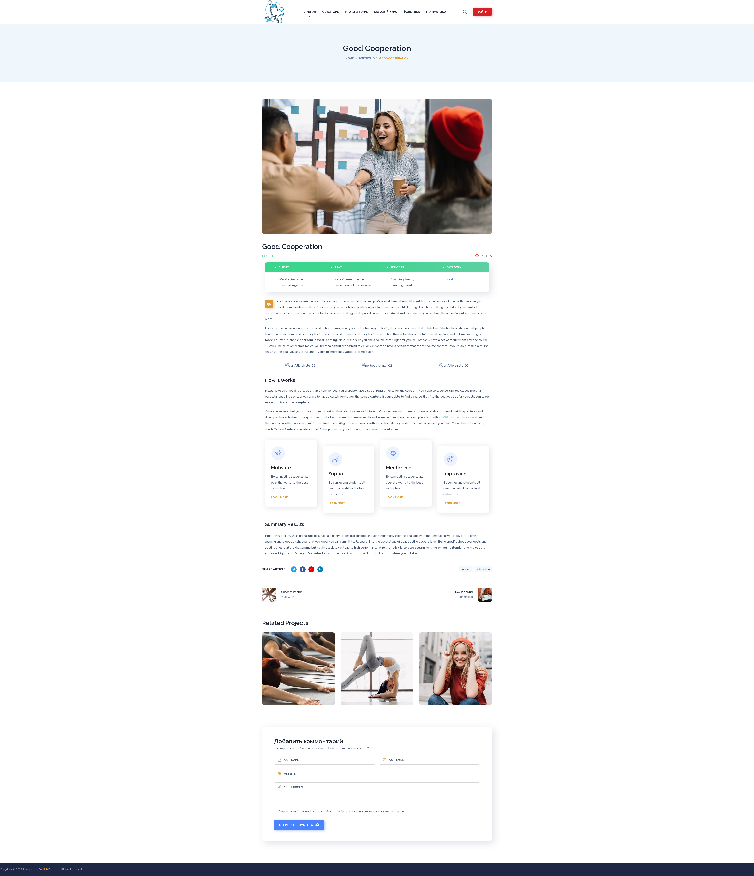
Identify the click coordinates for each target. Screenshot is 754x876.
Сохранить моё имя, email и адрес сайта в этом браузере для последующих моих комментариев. (341, 811)
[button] (465, 12)
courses (466, 569)
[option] (300, 366)
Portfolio (366, 58)
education (483, 569)
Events (447, 685)
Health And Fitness (298, 671)
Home (350, 58)
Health (267, 256)
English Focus (47, 869)
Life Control (377, 671)
